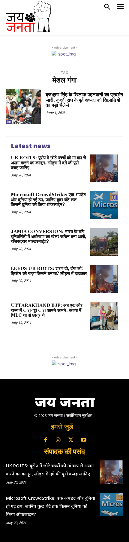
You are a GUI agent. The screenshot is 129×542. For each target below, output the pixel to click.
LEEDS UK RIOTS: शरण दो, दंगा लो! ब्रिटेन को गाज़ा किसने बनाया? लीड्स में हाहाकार (49, 271)
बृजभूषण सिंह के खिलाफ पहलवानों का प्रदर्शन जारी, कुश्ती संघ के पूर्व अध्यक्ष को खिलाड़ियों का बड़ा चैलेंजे (84, 100)
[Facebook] (45, 440)
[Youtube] (83, 440)
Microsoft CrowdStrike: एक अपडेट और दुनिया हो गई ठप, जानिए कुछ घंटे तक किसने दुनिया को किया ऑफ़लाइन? (48, 200)
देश (9, 122)
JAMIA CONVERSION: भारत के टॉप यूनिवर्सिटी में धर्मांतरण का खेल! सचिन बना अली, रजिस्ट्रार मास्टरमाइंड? (48, 236)
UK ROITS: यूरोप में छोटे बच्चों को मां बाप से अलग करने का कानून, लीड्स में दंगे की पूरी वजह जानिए (48, 163)
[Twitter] (71, 440)
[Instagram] (58, 440)
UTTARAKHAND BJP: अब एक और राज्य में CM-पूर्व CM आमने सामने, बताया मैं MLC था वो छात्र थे (46, 310)
